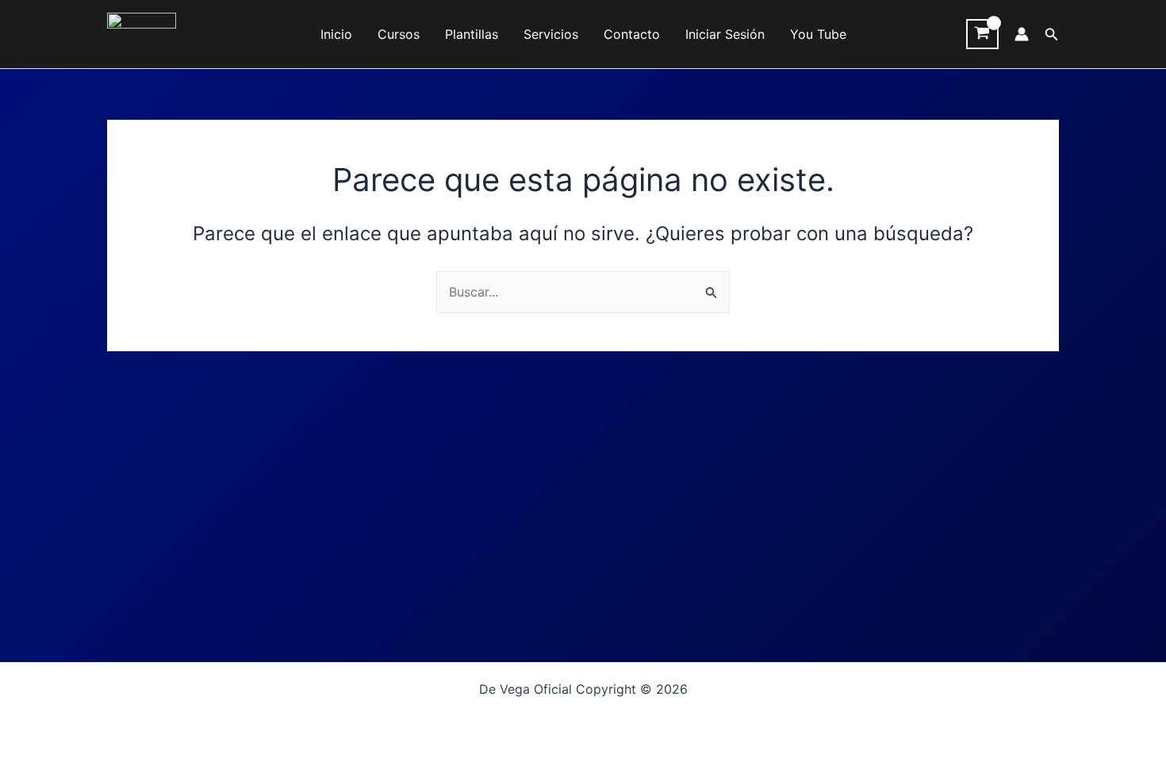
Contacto (632, 34)
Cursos (399, 34)
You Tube (818, 34)
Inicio (336, 34)
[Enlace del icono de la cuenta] (1021, 34)
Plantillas (471, 34)
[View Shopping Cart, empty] (982, 34)
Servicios (551, 34)
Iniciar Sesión (725, 34)
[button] (1052, 34)
